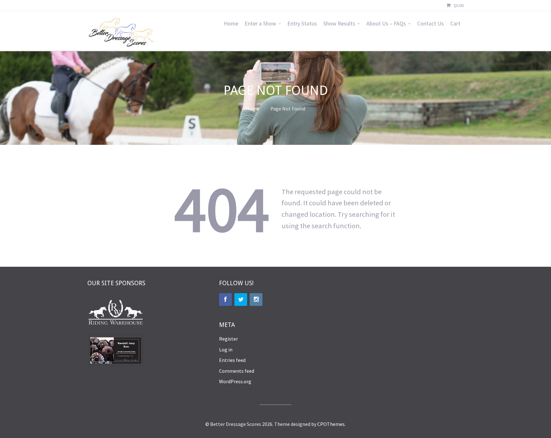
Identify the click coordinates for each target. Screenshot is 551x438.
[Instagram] (256, 299)
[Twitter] (240, 299)
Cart (455, 23)
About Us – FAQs (386, 23)
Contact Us (430, 23)
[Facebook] (225, 299)
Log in (225, 349)
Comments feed (236, 371)
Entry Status (302, 23)
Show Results (339, 23)
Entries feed (232, 360)
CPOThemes (331, 424)
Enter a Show (260, 23)
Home (231, 23)
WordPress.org (235, 381)
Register (228, 339)
